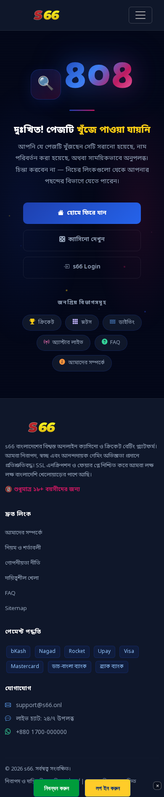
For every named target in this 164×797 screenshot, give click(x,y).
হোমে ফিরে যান (86, 213)
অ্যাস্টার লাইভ (67, 342)
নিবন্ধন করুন (56, 788)
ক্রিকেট (46, 322)
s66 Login (87, 267)
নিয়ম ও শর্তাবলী (23, 548)
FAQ (115, 342)
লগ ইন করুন (108, 788)
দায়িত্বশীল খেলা (22, 578)
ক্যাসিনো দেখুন (86, 240)
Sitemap (16, 608)
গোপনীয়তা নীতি (22, 563)
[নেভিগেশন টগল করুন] (140, 15)
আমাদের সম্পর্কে (86, 362)
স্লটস (86, 322)
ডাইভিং (127, 322)
